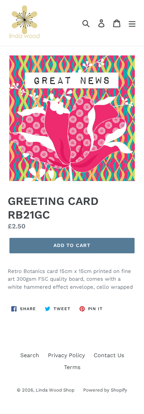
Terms (72, 367)
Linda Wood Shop (55, 390)
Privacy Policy (66, 355)
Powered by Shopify (105, 390)
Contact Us (109, 355)
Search (29, 355)
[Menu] (132, 23)
